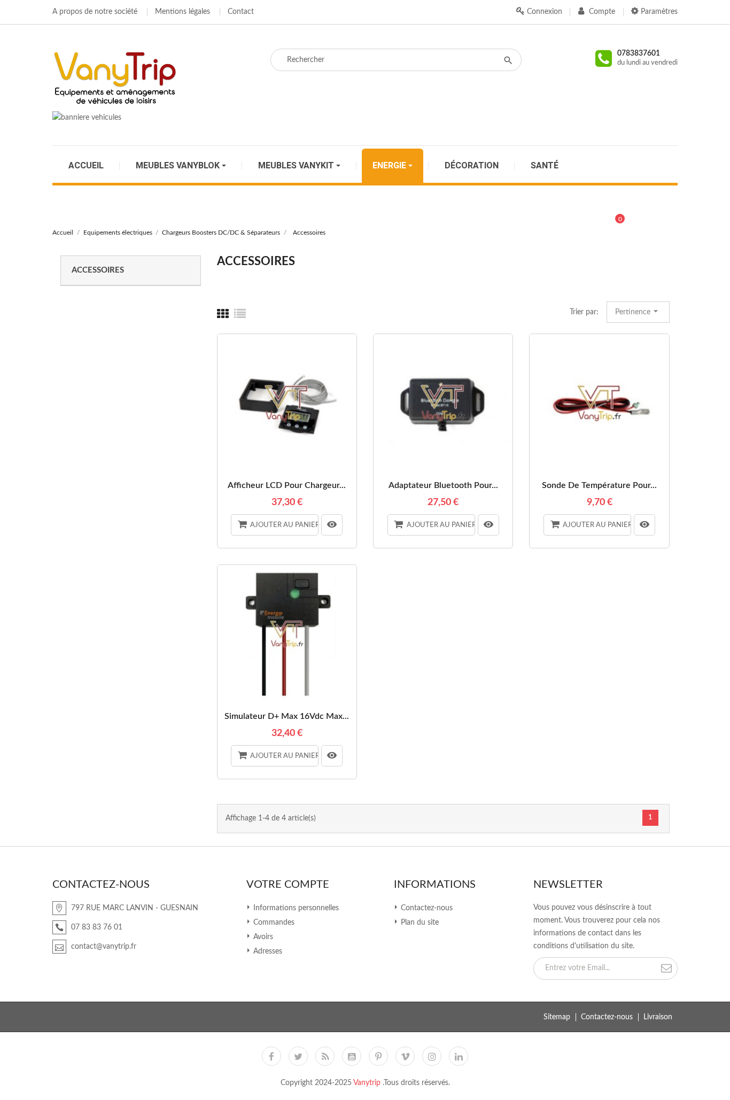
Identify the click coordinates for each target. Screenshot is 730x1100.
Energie (390, 165)
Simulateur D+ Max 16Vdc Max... (286, 716)
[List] (240, 314)
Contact (241, 12)
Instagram (431, 1056)
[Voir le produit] (332, 525)
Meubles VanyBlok (179, 165)
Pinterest (378, 1056)
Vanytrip (368, 1083)
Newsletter (568, 884)
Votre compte (287, 884)
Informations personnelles (295, 908)
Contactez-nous (426, 908)
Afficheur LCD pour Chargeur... (287, 485)
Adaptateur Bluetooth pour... (443, 485)
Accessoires (98, 270)
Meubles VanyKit (297, 165)
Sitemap (556, 1017)
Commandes (272, 922)
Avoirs (262, 937)
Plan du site (419, 922)
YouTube (351, 1056)
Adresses (266, 951)
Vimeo (405, 1056)
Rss (325, 1056)
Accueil (86, 165)
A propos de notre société (94, 12)
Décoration (472, 165)
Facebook (271, 1056)
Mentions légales (182, 12)
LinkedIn (458, 1056)
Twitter (298, 1056)
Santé (544, 165)
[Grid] (223, 314)
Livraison (657, 1017)
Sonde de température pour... (599, 485)
